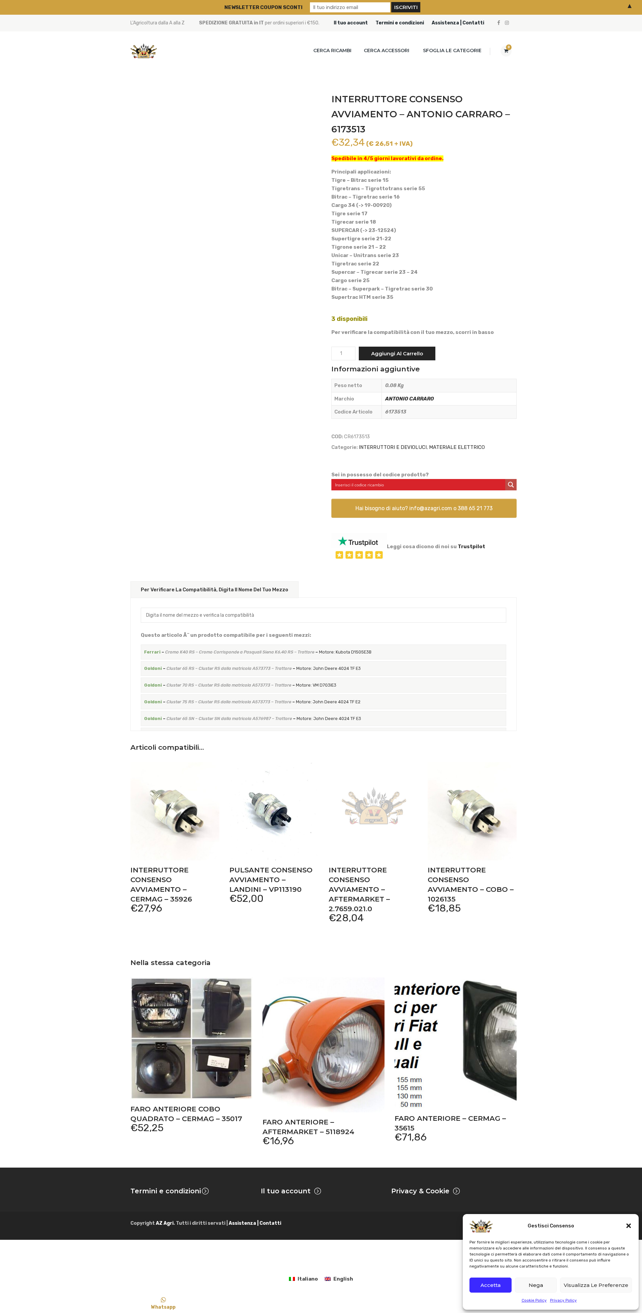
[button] (628, 1225)
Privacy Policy (563, 1300)
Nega (536, 1285)
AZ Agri (165, 1223)
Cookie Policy (534, 1300)
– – (257, 651)
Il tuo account (351, 23)
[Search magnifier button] (511, 484)
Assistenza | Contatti (458, 23)
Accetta (490, 1285)
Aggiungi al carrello (397, 353)
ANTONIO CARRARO (409, 399)
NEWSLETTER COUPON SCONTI (263, 7)
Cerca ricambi (332, 50)
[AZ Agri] (143, 50)
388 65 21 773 (475, 508)
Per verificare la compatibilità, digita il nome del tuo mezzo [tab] (214, 590)
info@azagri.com (430, 508)
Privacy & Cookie (420, 1191)
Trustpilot (471, 547)
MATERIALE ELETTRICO (457, 447)
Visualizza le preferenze (596, 1285)
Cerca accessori (386, 50)
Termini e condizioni (400, 23)
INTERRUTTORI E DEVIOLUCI (393, 447)
